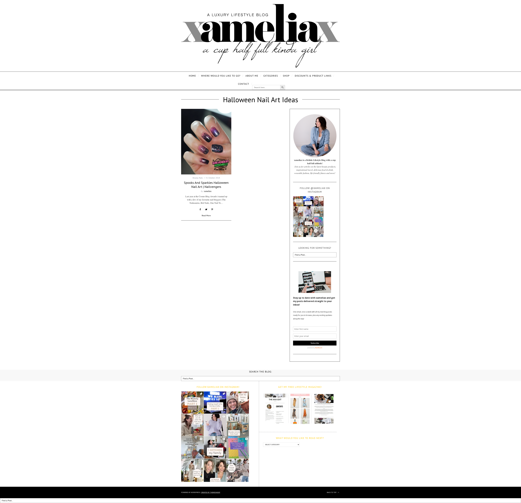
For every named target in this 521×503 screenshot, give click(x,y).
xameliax (208, 191)
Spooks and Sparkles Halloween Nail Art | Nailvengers (206, 185)
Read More (206, 216)
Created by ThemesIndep (210, 492)
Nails (201, 178)
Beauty (195, 178)
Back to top (332, 492)
